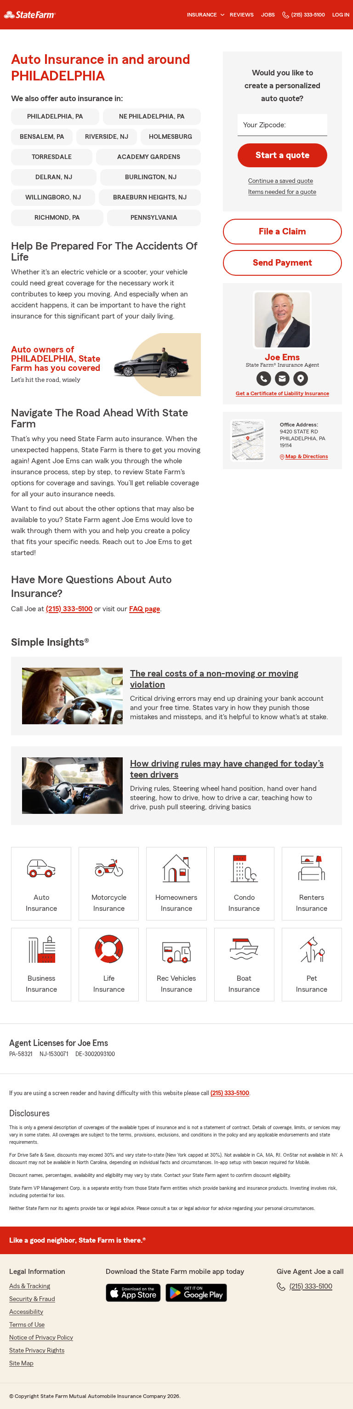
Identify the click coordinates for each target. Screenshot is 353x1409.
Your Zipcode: (264, 125)
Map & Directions (306, 456)
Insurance (202, 14)
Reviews (242, 14)
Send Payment (282, 262)
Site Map (21, 1363)
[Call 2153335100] (263, 378)
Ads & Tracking (29, 1286)
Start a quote (282, 155)
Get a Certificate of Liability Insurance (282, 393)
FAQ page (144, 609)
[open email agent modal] (282, 379)
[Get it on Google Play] (196, 1293)
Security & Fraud (32, 1299)
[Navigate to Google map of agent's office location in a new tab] (300, 378)
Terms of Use (27, 1325)
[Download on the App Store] (133, 1293)
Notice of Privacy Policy (41, 1338)
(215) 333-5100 (308, 14)
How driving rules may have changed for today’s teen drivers (227, 769)
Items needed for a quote (282, 192)
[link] (30, 14)
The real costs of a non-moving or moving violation (214, 679)
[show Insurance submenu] (220, 15)
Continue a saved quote (280, 181)
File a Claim (282, 231)
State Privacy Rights (36, 1350)
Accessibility (26, 1312)
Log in (340, 14)
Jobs (268, 14)
